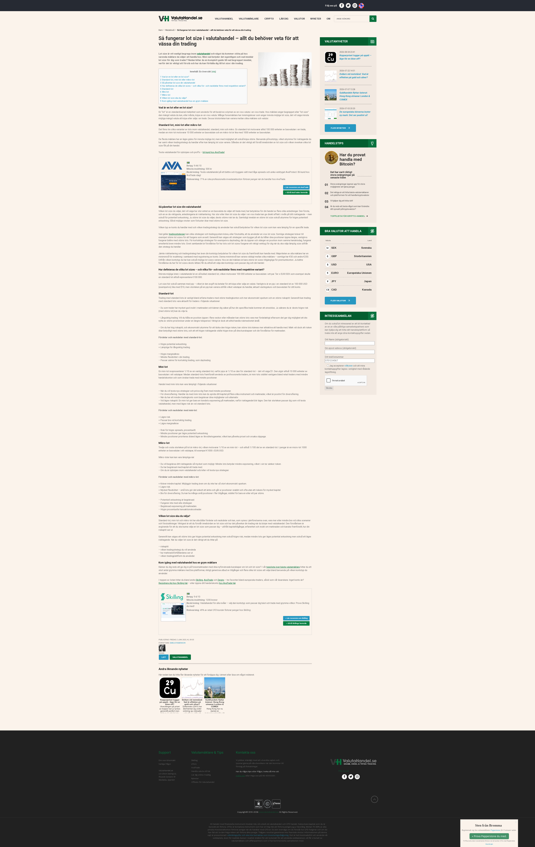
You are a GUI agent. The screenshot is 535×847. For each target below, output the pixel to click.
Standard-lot (166, 89)
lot (164, 657)
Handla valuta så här (200, 771)
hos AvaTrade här (227, 583)
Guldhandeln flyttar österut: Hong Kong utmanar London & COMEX (355, 96)
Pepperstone (495, 830)
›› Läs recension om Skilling (296, 618)
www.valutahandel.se (269, 812)
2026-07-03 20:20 (347, 108)
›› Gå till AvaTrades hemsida (296, 192)
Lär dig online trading (201, 775)
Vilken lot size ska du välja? (173, 98)
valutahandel (203, 53)
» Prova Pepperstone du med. (489, 836)
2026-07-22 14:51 (347, 71)
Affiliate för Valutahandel (202, 782)
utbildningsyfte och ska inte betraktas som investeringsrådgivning (258, 835)
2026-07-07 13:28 (347, 89)
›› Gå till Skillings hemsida (296, 623)
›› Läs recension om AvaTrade (296, 187)
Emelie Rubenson (177, 643)
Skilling (199, 580)
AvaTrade (208, 580)
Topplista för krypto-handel (348, 216)
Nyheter (195, 778)
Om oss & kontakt (167, 760)
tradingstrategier (177, 234)
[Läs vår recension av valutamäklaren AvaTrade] (172, 165)
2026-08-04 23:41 (347, 52)
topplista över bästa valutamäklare (283, 567)
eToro (194, 764)
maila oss (240, 776)
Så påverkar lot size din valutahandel (177, 83)
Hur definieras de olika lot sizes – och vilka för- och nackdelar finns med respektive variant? (203, 86)
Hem (161, 30)
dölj (213, 72)
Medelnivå (169, 30)
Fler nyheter (338, 128)
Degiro (221, 580)
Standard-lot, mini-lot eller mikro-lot (177, 79)
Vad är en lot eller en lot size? (174, 77)
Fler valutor (338, 300)
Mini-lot (164, 92)
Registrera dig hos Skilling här (173, 583)
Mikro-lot (165, 95)
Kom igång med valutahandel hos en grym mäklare (184, 101)
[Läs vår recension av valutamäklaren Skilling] (172, 596)
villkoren (348, 365)
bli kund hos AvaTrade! (214, 152)
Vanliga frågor (165, 764)
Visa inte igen (489, 844)
